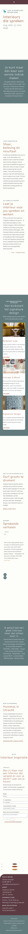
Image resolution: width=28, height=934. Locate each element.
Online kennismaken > (9, 910)
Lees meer (6, 357)
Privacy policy (14, 918)
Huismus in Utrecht (8, 890)
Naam (5, 794)
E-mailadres (7, 800)
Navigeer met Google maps (13, 741)
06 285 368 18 (6, 882)
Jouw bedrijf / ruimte (9, 806)
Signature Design (12, 414)
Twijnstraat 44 (6, 892)
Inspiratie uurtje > (8, 908)
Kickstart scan (10, 341)
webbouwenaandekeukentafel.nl (14, 930)
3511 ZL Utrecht (7, 894)
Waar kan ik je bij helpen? (11, 812)
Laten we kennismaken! (13, 821)
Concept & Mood (11, 378)
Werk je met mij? (9, 508)
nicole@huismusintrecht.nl (10, 884)
